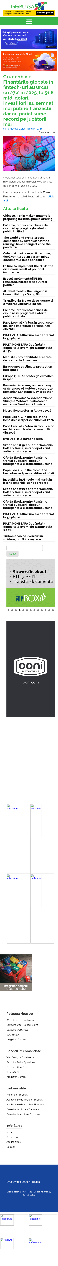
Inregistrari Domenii (16, 1039)
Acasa (9, 1132)
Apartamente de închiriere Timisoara (25, 1104)
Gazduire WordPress (17, 1029)
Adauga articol (13, 1142)
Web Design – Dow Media (20, 1020)
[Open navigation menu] (29, 22)
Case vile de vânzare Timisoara (22, 1109)
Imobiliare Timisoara (17, 1094)
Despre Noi (12, 1137)
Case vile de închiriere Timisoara (23, 1114)
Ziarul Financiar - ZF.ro (31, 128)
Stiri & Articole (10, 128)
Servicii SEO (12, 1034)
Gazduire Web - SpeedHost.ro (22, 1025)
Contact (10, 1147)
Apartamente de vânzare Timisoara (24, 1099)
